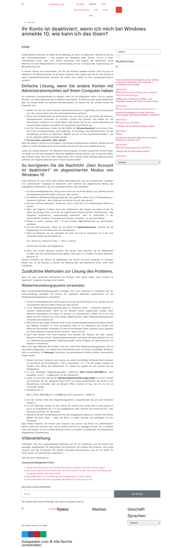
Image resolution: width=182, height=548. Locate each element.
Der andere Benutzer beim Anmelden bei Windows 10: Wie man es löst (59, 479)
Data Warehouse (81, 10)
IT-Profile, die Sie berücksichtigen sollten (135, 126)
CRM (103, 4)
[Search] (118, 56)
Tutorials (31, 22)
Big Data (80, 4)
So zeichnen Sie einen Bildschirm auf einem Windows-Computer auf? (136, 138)
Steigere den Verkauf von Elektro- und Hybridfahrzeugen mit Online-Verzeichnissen (137, 100)
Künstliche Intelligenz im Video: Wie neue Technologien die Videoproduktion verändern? (138, 113)
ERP (96, 10)
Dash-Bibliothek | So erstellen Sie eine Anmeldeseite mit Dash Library (59, 476)
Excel (105, 10)
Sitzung (99, 57)
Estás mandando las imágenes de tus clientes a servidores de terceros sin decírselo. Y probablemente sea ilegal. (137, 82)
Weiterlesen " (122, 89)
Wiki (91, 15)
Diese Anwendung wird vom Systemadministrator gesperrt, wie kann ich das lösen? (66, 467)
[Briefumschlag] (119, 10)
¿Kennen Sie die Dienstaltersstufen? (133, 151)
